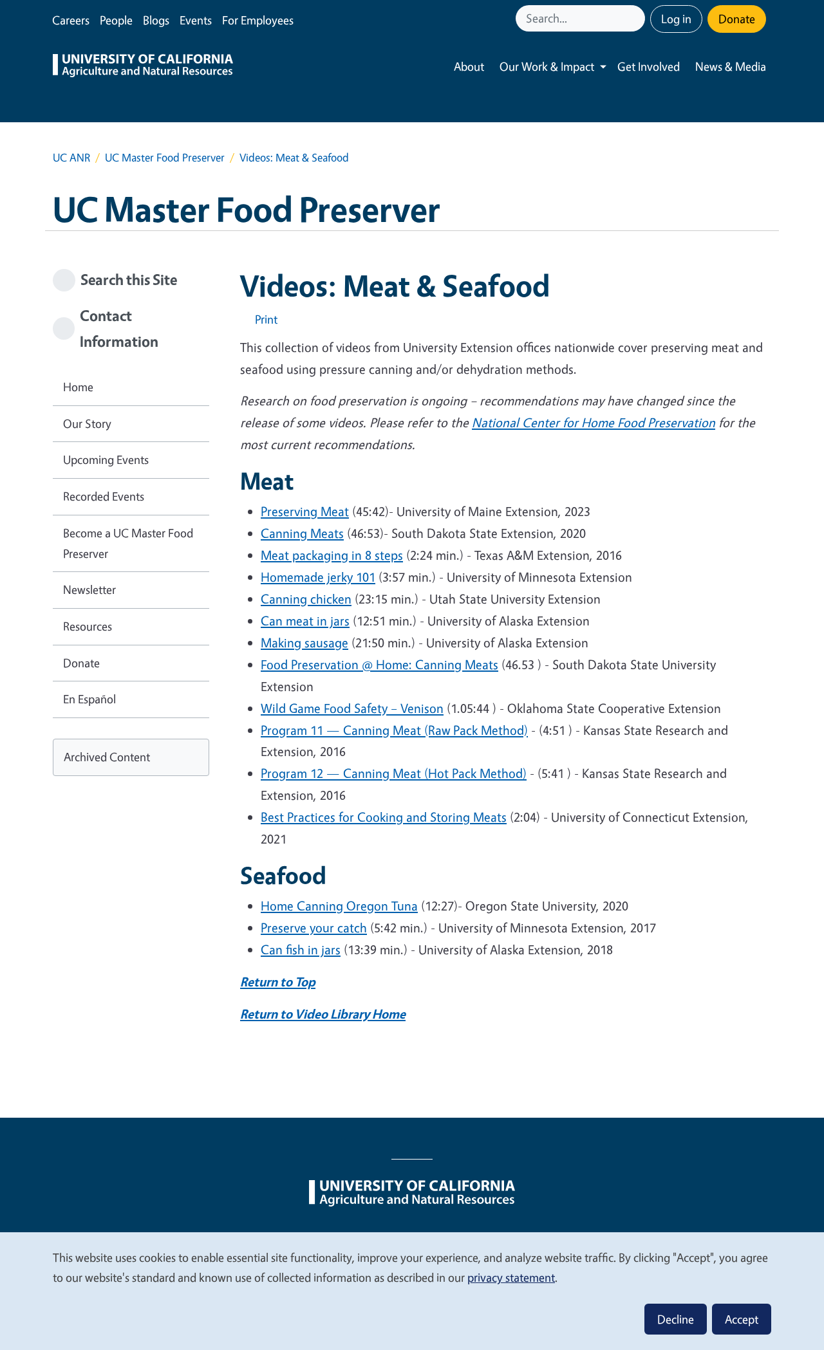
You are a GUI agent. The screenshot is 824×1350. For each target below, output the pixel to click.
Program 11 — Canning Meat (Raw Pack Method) (394, 730)
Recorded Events (103, 496)
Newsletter (89, 589)
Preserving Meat (305, 511)
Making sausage (304, 642)
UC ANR (71, 157)
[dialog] (412, 1290)
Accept (741, 1319)
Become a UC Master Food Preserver (128, 543)
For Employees (258, 20)
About (469, 66)
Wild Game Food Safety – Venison (352, 708)
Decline (675, 1319)
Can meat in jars (305, 621)
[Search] (636, 18)
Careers (70, 20)
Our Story (87, 423)
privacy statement (511, 1277)
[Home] (143, 67)
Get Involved (648, 66)
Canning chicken (306, 599)
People (116, 20)
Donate (736, 18)
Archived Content (107, 756)
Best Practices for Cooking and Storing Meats (384, 817)
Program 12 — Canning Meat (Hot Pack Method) (394, 773)
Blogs (156, 20)
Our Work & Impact (547, 66)
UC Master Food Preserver (165, 157)
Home (78, 386)
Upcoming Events (106, 459)
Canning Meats (302, 533)
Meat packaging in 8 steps (332, 555)
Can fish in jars (301, 949)
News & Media (730, 66)
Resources (87, 626)
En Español (89, 699)
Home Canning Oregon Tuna (339, 906)
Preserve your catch (314, 928)
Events (196, 20)
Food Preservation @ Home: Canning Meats (379, 664)
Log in (676, 18)
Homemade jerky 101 (318, 577)
